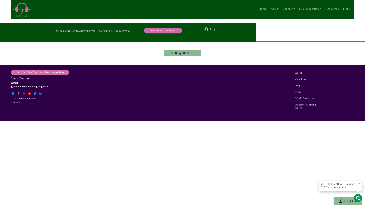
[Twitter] (35, 93)
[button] (332, 8)
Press (298, 92)
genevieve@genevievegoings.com (30, 86)
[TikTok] (18, 93)
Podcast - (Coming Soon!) (305, 106)
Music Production (305, 98)
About (298, 72)
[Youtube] (29, 93)
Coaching (300, 79)
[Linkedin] (40, 93)
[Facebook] (13, 93)
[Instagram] (24, 93)
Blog (298, 85)
